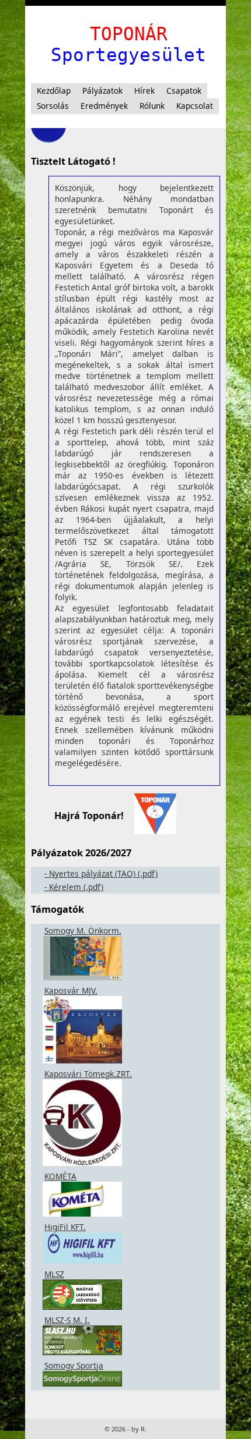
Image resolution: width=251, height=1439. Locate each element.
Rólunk (152, 105)
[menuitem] (53, 90)
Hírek (144, 90)
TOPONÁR (129, 33)
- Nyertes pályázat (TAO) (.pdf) (101, 873)
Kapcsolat (194, 105)
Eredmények (104, 105)
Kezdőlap (54, 90)
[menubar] (125, 98)
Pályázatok (102, 90)
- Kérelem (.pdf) (73, 886)
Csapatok (183, 90)
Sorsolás (53, 105)
